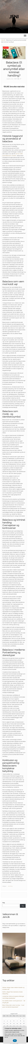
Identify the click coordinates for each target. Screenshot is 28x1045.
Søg (3, 902)
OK (15, 1040)
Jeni (14, 16)
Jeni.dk (3, 40)
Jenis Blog (10, 886)
